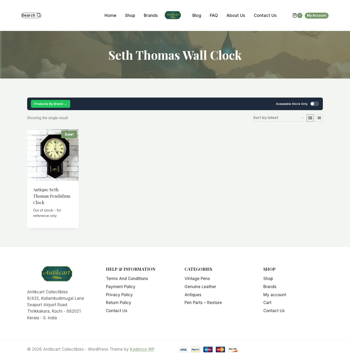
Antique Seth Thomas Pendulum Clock (51, 196)
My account (274, 294)
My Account (316, 15)
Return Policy (118, 302)
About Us (235, 15)
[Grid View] (310, 118)
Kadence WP (142, 349)
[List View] (319, 118)
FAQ (214, 15)
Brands (151, 15)
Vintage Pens (197, 278)
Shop (130, 15)
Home (110, 15)
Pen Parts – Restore (203, 302)
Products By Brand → (50, 104)
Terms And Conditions (127, 278)
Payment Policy (120, 286)
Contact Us (265, 15)
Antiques (193, 294)
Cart (267, 302)
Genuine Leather (200, 286)
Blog (196, 15)
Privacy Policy (119, 294)
